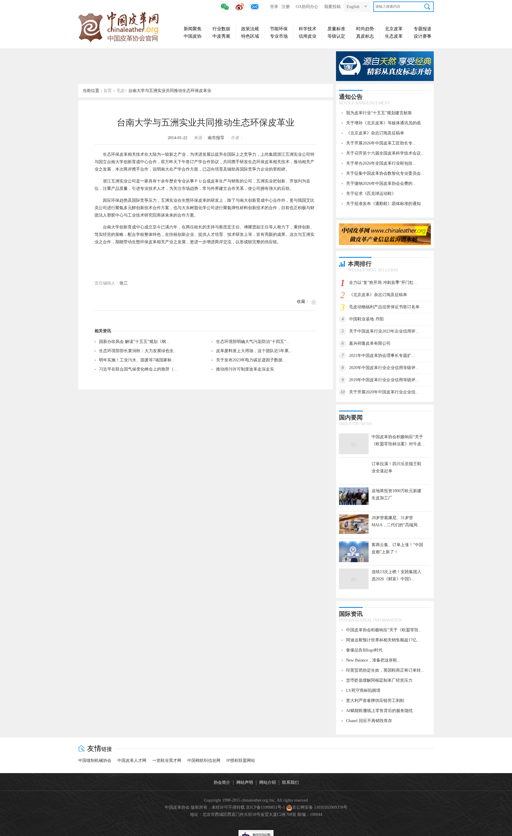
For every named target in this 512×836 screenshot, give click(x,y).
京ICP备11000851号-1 (265, 807)
